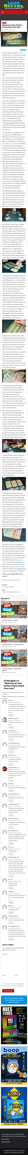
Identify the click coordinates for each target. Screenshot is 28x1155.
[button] (2, 12)
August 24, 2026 (13, 672)
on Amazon (13, 558)
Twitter (22, 566)
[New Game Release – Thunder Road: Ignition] (14, 658)
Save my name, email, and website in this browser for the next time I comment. (14, 984)
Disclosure (23, 50)
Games (4, 23)
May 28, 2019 (13, 29)
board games (8, 580)
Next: (11, 591)
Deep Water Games (8, 143)
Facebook (14, 566)
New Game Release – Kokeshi (10, 620)
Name (4, 975)
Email (16, 975)
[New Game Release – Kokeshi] (14, 609)
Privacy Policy (5, 1139)
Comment (5, 954)
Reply (11, 715)
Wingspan (5, 109)
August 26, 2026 (13, 622)
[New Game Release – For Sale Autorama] (14, 633)
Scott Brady (6, 29)
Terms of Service (6, 1141)
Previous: (8, 586)
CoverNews (13, 1152)
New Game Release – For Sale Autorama (12, 644)
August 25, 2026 (13, 646)
